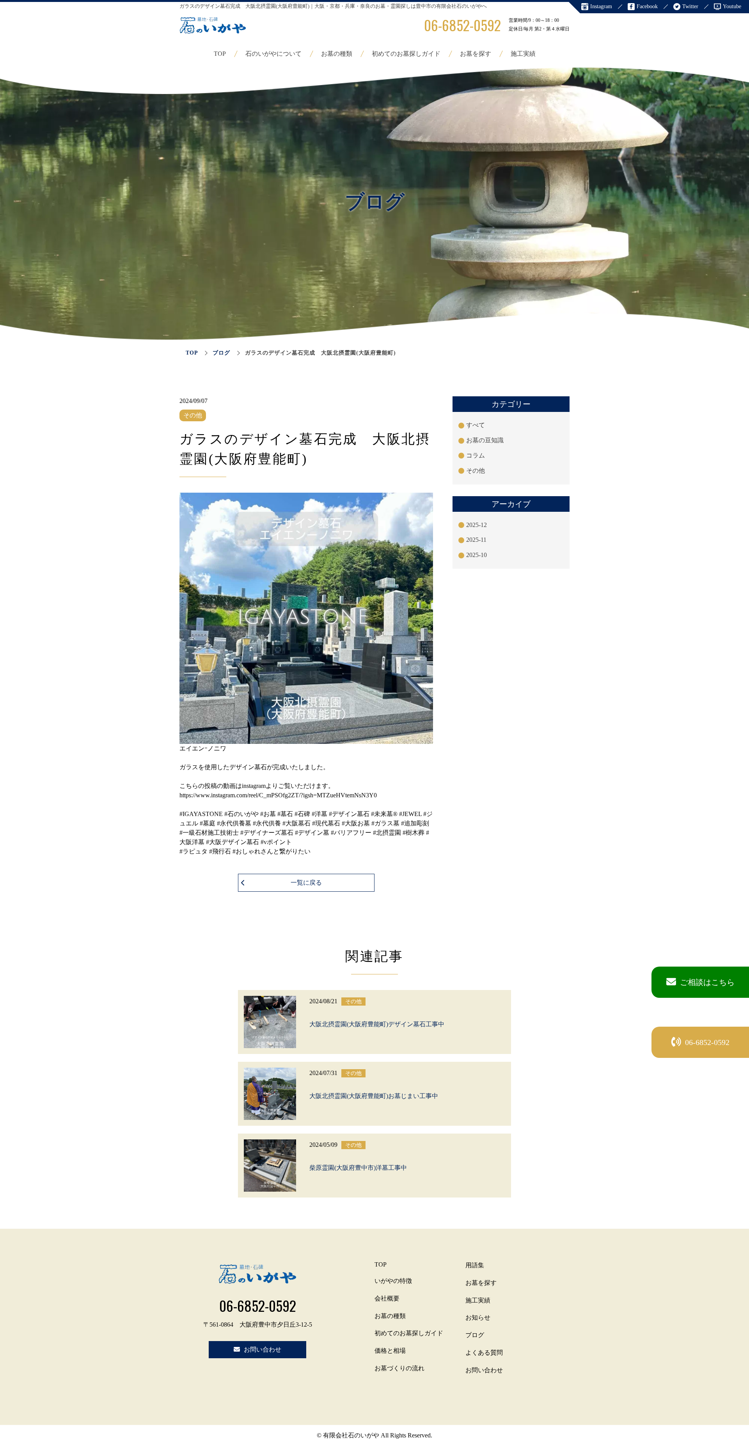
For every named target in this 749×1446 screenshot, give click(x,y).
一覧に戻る (306, 882)
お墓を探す (475, 53)
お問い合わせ (484, 1370)
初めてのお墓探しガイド (406, 53)
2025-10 (476, 555)
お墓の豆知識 (485, 440)
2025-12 (476, 525)
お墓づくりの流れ (399, 1368)
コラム (475, 455)
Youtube (732, 6)
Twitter (690, 6)
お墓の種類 (336, 53)
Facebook (647, 6)
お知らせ (477, 1317)
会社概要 (386, 1298)
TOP (220, 53)
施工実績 (523, 53)
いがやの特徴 (393, 1280)
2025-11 (476, 539)
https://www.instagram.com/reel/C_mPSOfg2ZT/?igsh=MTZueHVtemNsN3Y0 (278, 795)
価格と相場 (390, 1350)
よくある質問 (484, 1352)
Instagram (601, 6)
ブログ (221, 353)
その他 (475, 470)
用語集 (474, 1265)
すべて (475, 425)
